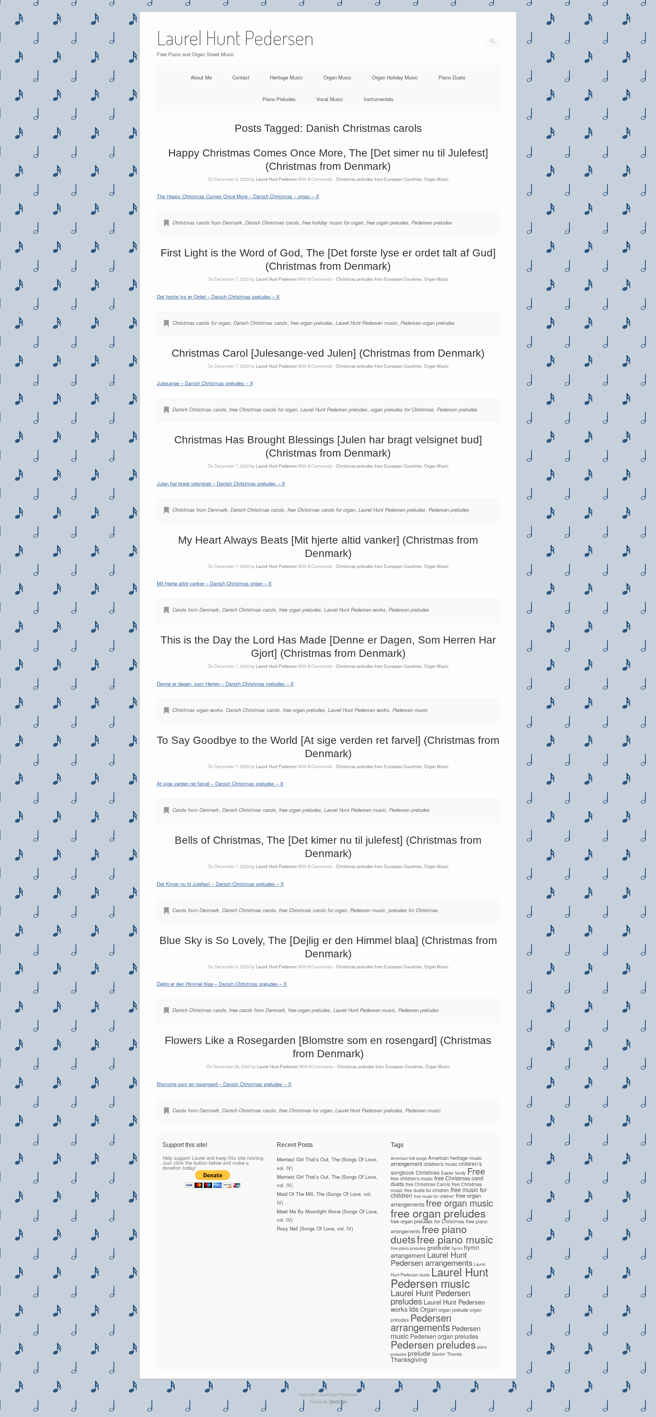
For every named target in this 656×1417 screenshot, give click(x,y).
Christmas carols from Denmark (207, 222)
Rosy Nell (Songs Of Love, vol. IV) (315, 1228)
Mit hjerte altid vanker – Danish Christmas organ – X (214, 583)
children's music (440, 1163)
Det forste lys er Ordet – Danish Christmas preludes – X (218, 296)
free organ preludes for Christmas (427, 1221)
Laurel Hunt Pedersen (276, 179)
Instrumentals (379, 99)
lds (414, 1308)
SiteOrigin (338, 1401)
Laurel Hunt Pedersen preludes (333, 409)
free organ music (459, 1202)
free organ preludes (387, 222)
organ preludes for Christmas (402, 409)
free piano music (455, 1239)
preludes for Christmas (413, 910)
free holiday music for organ (332, 222)
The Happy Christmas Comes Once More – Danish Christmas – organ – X (238, 196)
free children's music (412, 1178)
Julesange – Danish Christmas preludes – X (205, 383)
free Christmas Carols (427, 1184)
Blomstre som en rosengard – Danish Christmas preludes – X (224, 1084)
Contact (240, 77)
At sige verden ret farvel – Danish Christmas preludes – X (220, 783)
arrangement (406, 1163)
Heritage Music (286, 77)
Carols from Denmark (195, 609)
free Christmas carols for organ (263, 409)
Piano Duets (451, 77)
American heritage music (455, 1157)
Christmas (428, 1172)
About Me (201, 77)
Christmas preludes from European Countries (379, 179)
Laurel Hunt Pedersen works (355, 609)
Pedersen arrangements (421, 1322)
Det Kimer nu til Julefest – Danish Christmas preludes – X (220, 883)
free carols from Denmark (257, 1010)
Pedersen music (410, 709)
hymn (457, 1248)
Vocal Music (329, 99)
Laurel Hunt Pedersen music (366, 322)
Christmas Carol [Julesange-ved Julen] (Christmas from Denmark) (328, 353)
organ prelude (453, 1309)
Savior (438, 1354)
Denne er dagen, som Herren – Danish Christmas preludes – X (225, 683)
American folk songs (409, 1158)
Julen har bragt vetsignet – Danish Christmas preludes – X (221, 483)
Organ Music (337, 77)
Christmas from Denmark (199, 509)
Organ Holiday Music (395, 77)
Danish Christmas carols (272, 222)
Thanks (454, 1354)
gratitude (438, 1247)
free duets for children (426, 1190)
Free (476, 1171)
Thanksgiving (409, 1359)
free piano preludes (408, 1248)
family (460, 1173)
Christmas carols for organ (201, 322)
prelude (419, 1353)
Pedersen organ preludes (428, 322)
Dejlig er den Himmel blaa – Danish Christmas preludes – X (222, 983)
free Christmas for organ (305, 1110)
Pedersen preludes (432, 222)
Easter (447, 1173)
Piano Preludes (279, 99)
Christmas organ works (197, 709)
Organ (428, 1309)
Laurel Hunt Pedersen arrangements (431, 1258)
